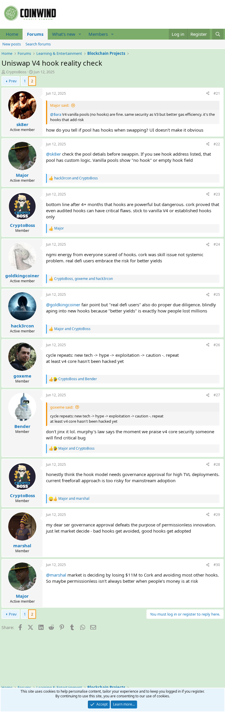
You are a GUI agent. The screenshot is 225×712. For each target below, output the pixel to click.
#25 (217, 294)
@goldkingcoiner (63, 304)
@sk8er (53, 154)
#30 (217, 564)
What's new (63, 34)
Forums (35, 34)
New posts (11, 44)
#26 (217, 344)
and (76, 178)
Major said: (59, 105)
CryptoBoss (16, 71)
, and (83, 278)
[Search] (218, 34)
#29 (217, 514)
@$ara (55, 114)
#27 (217, 394)
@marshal (56, 575)
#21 (217, 93)
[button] (80, 34)
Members (98, 34)
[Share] (208, 93)
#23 (217, 194)
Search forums (38, 44)
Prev (13, 81)
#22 (217, 144)
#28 (217, 464)
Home (12, 34)
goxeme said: (61, 407)
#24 (217, 244)
